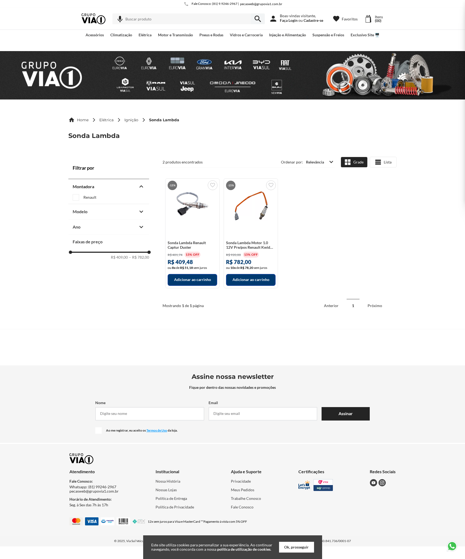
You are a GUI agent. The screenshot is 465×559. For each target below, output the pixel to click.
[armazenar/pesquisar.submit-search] (258, 18)
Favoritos (350, 19)
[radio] (354, 162)
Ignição (131, 120)
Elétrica (106, 120)
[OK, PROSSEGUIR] (296, 547)
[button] (120, 19)
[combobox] (188, 18)
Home (83, 120)
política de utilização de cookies (243, 549)
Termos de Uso (156, 430)
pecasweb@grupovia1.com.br (261, 4)
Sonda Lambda (164, 120)
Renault (89, 197)
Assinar (346, 413)
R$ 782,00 (139, 257)
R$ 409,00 (119, 257)
